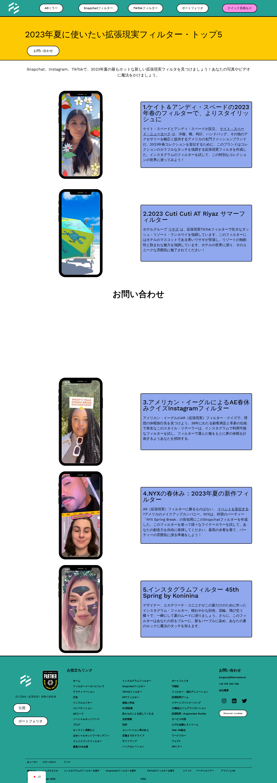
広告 (75, 697)
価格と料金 (128, 702)
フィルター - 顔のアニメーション (190, 691)
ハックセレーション (133, 746)
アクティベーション (84, 691)
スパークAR (31, 770)
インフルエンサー (82, 702)
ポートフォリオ (180, 680)
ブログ (76, 724)
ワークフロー (179, 735)
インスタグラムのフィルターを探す (82, 770)
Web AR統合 (179, 730)
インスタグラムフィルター (136, 680)
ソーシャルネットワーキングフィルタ (91, 735)
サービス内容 (179, 719)
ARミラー (177, 746)
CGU (143, 778)
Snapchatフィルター (134, 686)
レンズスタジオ (50, 770)
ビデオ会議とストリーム (185, 724)
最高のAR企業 (80, 746)
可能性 (175, 686)
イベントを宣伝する (233, 509)
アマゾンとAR (228, 770)
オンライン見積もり (84, 730)
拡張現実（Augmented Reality (189, 713)
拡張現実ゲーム (180, 697)
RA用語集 (127, 708)
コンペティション (82, 708)
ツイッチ (187, 770)
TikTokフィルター (132, 691)
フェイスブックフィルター (87, 741)
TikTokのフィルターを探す (161, 770)
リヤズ (173, 229)
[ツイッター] (244, 701)
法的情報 (127, 719)
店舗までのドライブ (133, 735)
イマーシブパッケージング (186, 702)
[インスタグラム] (224, 701)
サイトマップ (129, 741)
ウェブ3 (176, 741)
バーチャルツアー (205, 770)
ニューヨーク (32, 762)
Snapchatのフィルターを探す (121, 770)
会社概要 (224, 690)
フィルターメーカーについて (88, 686)
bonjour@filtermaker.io (232, 677)
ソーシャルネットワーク (86, 719)
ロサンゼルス (49, 762)
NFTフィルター (130, 697)
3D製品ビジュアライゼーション (189, 708)
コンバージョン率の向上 (135, 730)
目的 (124, 724)
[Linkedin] (234, 701)
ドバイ (67, 762)
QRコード (78, 713)
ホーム (76, 680)
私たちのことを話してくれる (138, 713)
